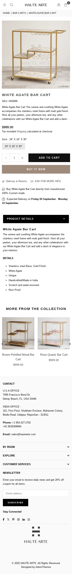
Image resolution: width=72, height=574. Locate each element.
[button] (65, 4)
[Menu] (4, 4)
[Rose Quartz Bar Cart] (54, 333)
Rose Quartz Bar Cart (54, 354)
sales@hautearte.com (23, 434)
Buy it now (36, 169)
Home (6, 13)
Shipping (21, 131)
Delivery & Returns (16, 181)
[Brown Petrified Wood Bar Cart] (18, 333)
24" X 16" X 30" (13, 146)
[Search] (11, 4)
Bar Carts (19, 13)
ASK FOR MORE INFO (47, 181)
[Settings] (58, 4)
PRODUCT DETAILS (20, 218)
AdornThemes (43, 567)
